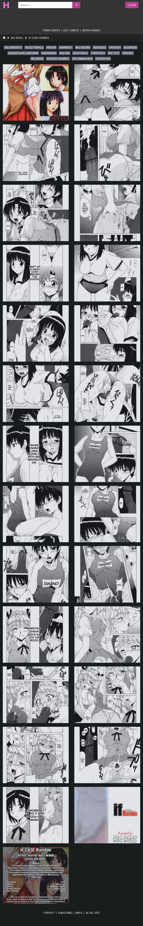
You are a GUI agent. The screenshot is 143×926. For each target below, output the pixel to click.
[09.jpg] (36, 333)
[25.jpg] (36, 815)
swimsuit (65, 47)
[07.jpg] (36, 273)
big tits (113, 53)
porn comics (51, 30)
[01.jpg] (36, 92)
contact (49, 912)
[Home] (4, 38)
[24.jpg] (107, 755)
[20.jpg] (107, 634)
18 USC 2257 (92, 912)
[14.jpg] (107, 454)
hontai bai (103, 58)
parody (128, 53)
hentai (51, 47)
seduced (99, 47)
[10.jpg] (107, 333)
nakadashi (49, 53)
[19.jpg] (36, 634)
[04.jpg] (107, 152)
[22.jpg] (107, 694)
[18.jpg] (107, 574)
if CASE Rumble (39, 37)
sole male (80, 53)
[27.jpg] (36, 875)
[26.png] (107, 815)
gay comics (71, 30)
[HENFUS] (9, 5)
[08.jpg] (107, 273)
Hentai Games (91, 30)
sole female (34, 47)
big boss (37, 58)
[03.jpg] (36, 152)
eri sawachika (82, 58)
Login (132, 5)
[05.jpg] (36, 213)
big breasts (13, 47)
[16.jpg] (107, 514)
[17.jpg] (36, 574)
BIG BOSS (17, 37)
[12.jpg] (107, 393)
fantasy (115, 47)
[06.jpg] (107, 213)
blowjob (130, 47)
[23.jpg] (36, 755)
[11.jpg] (36, 393)
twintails (98, 53)
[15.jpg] (36, 514)
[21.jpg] (36, 694)
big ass (65, 53)
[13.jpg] (36, 454)
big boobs (83, 47)
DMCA (78, 912)
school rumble (58, 58)
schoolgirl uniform (23, 53)
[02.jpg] (107, 92)
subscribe (65, 912)
